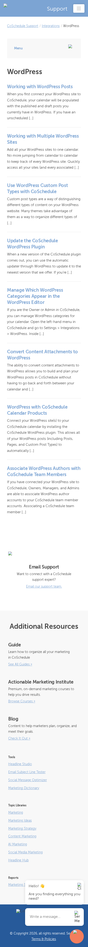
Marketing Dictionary (23, 788)
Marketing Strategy (22, 828)
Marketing (15, 812)
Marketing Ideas (20, 820)
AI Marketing (17, 844)
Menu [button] (18, 48)
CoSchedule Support (22, 26)
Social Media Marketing (25, 852)
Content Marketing (22, 836)
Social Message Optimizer (27, 780)
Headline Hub (18, 860)
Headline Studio (20, 764)
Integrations (51, 26)
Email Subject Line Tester (27, 772)
